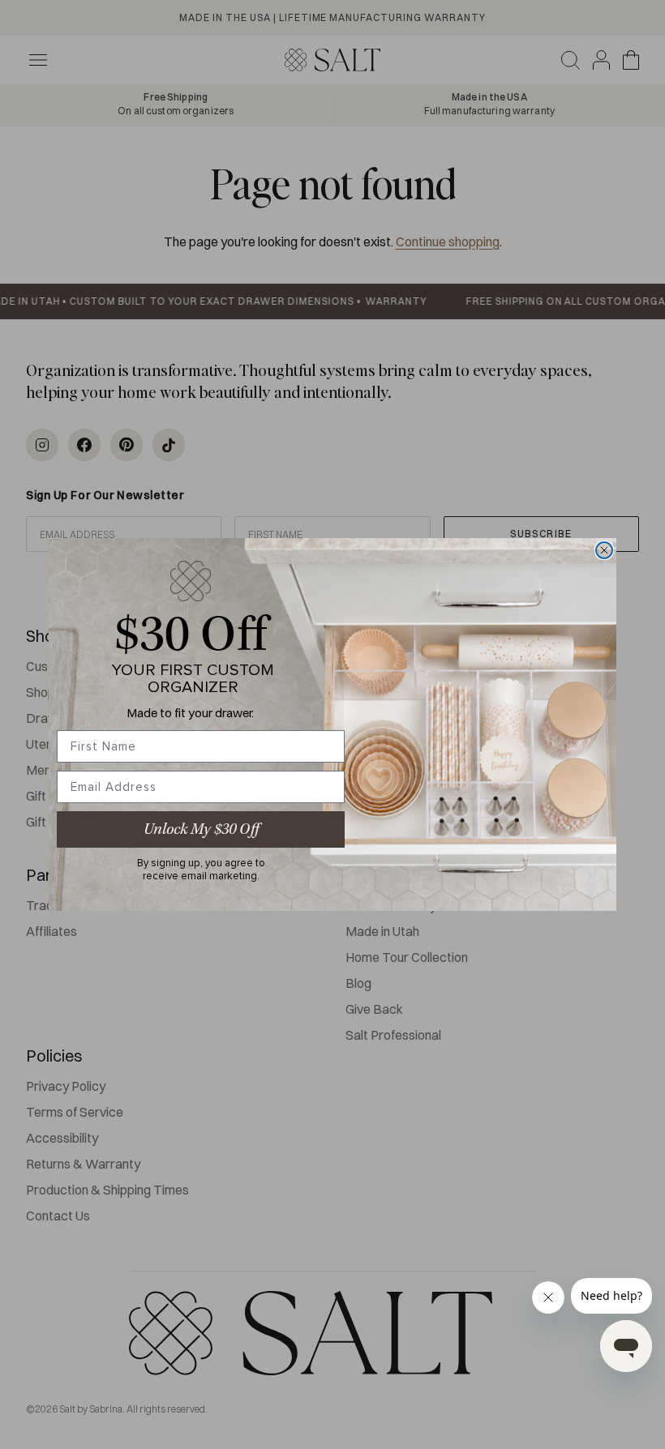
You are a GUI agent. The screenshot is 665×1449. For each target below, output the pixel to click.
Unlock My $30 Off (201, 829)
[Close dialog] (604, 550)
